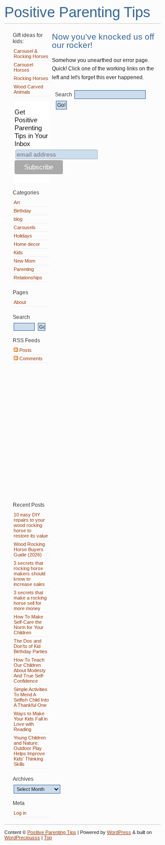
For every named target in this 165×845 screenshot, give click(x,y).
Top (48, 837)
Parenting (24, 269)
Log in (20, 813)
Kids (18, 252)
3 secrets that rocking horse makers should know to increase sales (29, 573)
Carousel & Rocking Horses (31, 53)
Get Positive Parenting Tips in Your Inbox (31, 127)
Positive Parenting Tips (77, 12)
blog (18, 219)
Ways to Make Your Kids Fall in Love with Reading (31, 721)
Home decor (27, 244)
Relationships (28, 277)
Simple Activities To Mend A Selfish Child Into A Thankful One (31, 697)
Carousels (25, 227)
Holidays (23, 235)
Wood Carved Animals (28, 89)
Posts (25, 350)
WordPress (119, 832)
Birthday (22, 210)
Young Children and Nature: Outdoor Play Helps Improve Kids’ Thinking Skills (30, 751)
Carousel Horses (23, 67)
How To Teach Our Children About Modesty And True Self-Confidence (30, 670)
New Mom (24, 260)
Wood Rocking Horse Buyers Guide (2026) (29, 549)
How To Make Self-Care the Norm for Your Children (29, 624)
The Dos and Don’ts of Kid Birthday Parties (31, 646)
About (20, 302)
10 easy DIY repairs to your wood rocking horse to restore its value (31, 525)
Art (17, 202)
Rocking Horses (31, 78)
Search (63, 94)
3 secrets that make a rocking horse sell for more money (30, 600)
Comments (30, 358)
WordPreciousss (22, 837)
